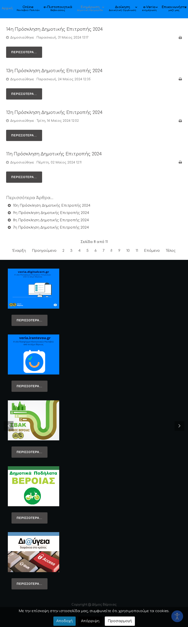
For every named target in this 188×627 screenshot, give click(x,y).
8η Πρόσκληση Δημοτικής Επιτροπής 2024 (50, 220)
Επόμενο (152, 251)
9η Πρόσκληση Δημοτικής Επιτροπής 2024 (50, 213)
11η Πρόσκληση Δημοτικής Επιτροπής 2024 (54, 154)
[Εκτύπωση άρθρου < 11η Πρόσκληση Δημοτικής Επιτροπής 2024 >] (180, 162)
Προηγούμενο (44, 251)
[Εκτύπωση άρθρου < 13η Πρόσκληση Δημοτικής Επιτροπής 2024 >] (180, 79)
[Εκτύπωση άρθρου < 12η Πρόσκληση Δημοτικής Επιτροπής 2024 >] (180, 121)
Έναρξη (19, 251)
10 (128, 251)
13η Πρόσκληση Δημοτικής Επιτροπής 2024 (54, 71)
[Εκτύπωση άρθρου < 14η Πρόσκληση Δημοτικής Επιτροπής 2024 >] (180, 38)
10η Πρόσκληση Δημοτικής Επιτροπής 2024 (51, 205)
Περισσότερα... (24, 52)
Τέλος (171, 251)
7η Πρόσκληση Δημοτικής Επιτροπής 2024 (50, 227)
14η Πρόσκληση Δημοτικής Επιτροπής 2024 (54, 29)
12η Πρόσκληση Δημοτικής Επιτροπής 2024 (54, 112)
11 (137, 251)
